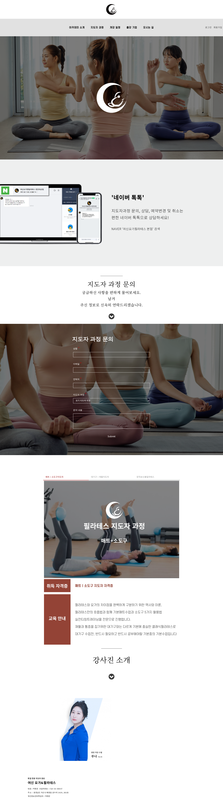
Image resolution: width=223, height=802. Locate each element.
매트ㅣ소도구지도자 (54, 477)
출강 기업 (132, 27)
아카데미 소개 (77, 27)
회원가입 (218, 27)
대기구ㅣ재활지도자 (100, 477)
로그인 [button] (208, 27)
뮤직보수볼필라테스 (145, 477)
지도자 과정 (97, 27)
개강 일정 (115, 27)
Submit (112, 436)
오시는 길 (148, 27)
